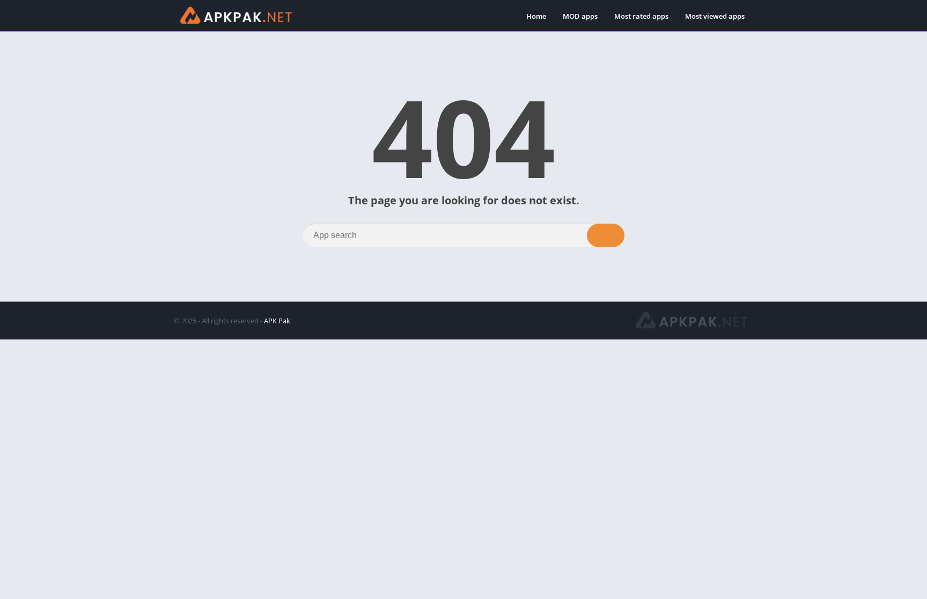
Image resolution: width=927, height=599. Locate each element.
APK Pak (277, 321)
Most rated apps (641, 16)
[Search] (605, 235)
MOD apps (580, 16)
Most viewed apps (715, 16)
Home (536, 16)
